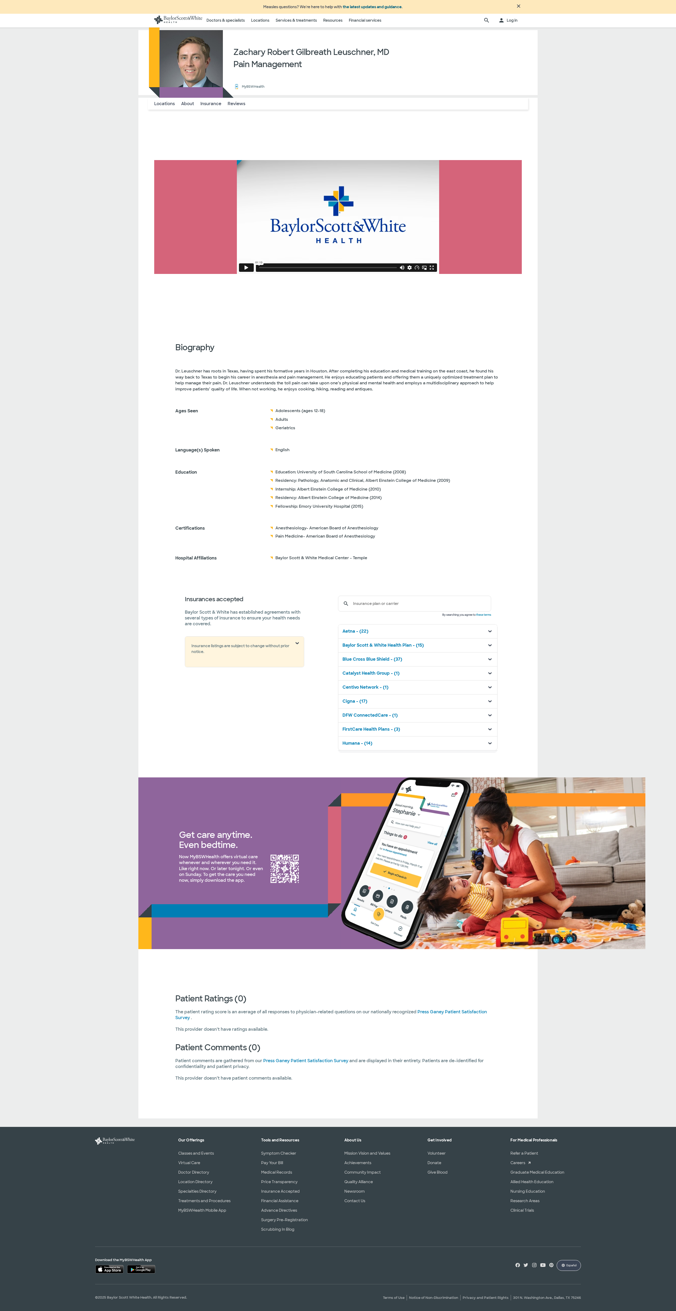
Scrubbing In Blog (277, 1229)
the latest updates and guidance (372, 6)
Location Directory (195, 1181)
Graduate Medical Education (537, 1172)
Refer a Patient (524, 1153)
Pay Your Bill (272, 1162)
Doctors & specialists (225, 20)
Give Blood (438, 1172)
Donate (434, 1162)
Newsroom (354, 1191)
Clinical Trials (522, 1210)
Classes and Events (196, 1153)
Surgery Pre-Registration (284, 1219)
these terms (483, 615)
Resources (332, 20)
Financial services (365, 20)
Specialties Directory (197, 1191)
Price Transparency (279, 1181)
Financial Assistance (279, 1200)
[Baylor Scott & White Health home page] (178, 20)
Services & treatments (296, 20)
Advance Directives (279, 1210)
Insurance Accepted (280, 1191)
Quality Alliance (358, 1181)
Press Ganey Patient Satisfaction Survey (306, 1060)
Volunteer (437, 1153)
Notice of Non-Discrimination (433, 1297)
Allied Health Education (531, 1181)
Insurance (210, 103)
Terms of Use (394, 1297)
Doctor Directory (193, 1172)
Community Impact (362, 1172)
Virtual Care (189, 1162)
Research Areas (524, 1200)
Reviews (236, 103)
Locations (260, 20)
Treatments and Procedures (204, 1200)
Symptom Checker (278, 1153)
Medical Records (276, 1172)
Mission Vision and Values (367, 1153)
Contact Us (354, 1200)
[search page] (486, 20)
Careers (517, 1162)
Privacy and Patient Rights (486, 1297)
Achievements (357, 1162)
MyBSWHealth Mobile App (202, 1210)
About (187, 103)
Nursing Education (527, 1191)
